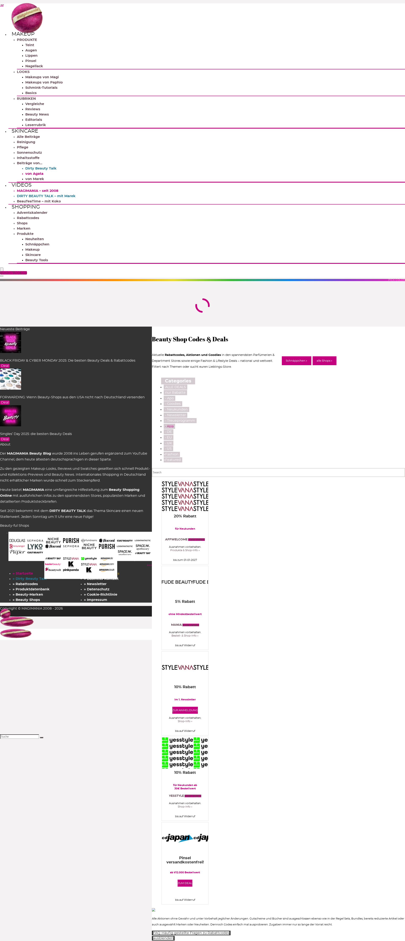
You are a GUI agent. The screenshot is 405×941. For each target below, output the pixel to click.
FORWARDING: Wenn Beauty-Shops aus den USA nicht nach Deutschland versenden (72, 397)
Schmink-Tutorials (41, 87)
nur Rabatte (175, 392)
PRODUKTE (27, 40)
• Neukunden (176, 409)
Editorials (33, 119)
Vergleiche (34, 104)
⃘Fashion (171, 454)
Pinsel (30, 61)
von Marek (34, 179)
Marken (23, 228)
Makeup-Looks (43, 468)
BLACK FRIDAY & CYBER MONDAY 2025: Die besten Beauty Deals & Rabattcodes (67, 360)
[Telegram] (1, 6)
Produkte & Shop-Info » (185, 550)
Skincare (25, 131)
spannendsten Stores (83, 495)
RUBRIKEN (26, 98)
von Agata (34, 173)
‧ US (168, 448)
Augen (31, 50)
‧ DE (168, 431)
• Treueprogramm (180, 420)
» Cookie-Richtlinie (100, 594)
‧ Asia (169, 426)
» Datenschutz (96, 589)
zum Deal (185, 883)
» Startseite (23, 573)
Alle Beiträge (28, 137)
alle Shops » (324, 360)
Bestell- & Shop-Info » (184, 635)
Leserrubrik (35, 125)
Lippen (31, 55)
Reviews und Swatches (77, 468)
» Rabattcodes (25, 584)
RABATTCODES (14, 273)
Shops (22, 223)
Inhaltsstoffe (28, 158)
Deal (5, 366)
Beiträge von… (29, 163)
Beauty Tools (36, 260)
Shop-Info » (185, 721)
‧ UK (168, 443)
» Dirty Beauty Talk (30, 578)
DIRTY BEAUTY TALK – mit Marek (46, 196)
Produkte (25, 234)
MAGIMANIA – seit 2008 (37, 191)
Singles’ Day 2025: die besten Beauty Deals (36, 434)
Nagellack (34, 66)
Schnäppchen (37, 244)
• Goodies (173, 403)
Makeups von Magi (42, 77)
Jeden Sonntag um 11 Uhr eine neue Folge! (57, 516)
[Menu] (1, 270)
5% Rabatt (185, 602)
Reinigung (26, 142)
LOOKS (23, 72)
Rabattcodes (28, 218)
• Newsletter (175, 415)
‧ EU (168, 437)
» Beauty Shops (26, 600)
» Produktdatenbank (31, 589)
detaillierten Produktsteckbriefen (28, 501)
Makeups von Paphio (44, 82)
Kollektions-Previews (25, 474)
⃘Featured (173, 460)
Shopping (26, 207)
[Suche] (41, 737)
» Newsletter (95, 584)
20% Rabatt (185, 516)
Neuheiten (34, 239)
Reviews (32, 109)
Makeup (23, 34)
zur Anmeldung (185, 710)
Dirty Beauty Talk (41, 168)
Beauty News (37, 114)
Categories (178, 381)
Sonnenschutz (29, 152)
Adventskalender (32, 212)
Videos (22, 185)
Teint (29, 45)
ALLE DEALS (175, 387)
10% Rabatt (185, 687)
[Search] (1, 276)
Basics (31, 93)
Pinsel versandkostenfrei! (185, 860)
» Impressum (95, 600)
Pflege (22, 147)
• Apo (169, 398)
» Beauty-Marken (28, 594)
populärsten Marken (120, 495)
